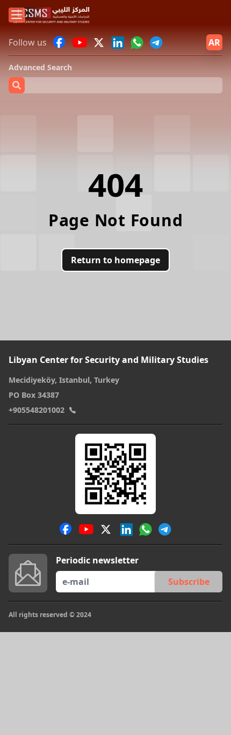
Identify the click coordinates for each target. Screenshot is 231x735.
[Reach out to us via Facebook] (59, 42)
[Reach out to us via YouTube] (80, 42)
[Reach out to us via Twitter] (99, 42)
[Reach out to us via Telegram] (156, 42)
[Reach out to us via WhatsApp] (137, 42)
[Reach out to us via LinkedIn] (117, 42)
